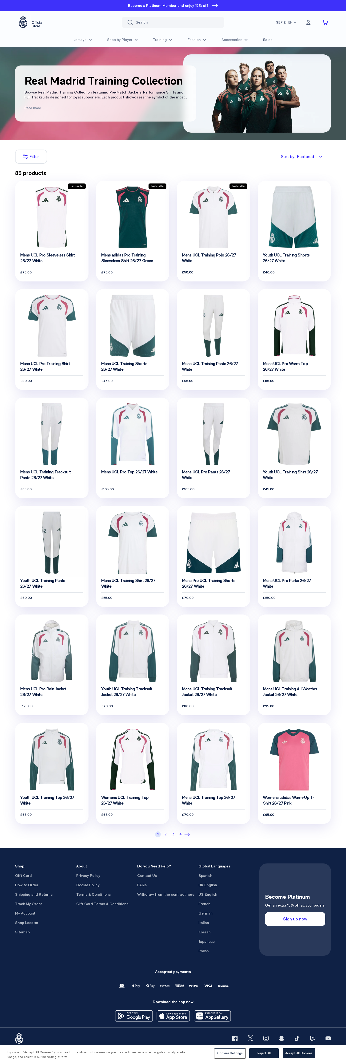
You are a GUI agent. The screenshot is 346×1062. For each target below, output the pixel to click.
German (205, 913)
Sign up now (295, 918)
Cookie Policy (88, 885)
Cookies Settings (230, 1053)
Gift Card (23, 875)
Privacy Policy (88, 875)
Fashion (194, 39)
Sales (267, 39)
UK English (207, 885)
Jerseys (80, 39)
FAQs (142, 885)
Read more (32, 108)
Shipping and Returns (33, 894)
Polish (203, 951)
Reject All (264, 1053)
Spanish (205, 875)
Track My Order (28, 904)
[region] (173, 1053)
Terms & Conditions (93, 894)
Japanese (206, 941)
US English (207, 894)
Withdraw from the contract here (165, 894)
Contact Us (147, 875)
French (204, 904)
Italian (203, 922)
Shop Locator (26, 922)
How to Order (26, 885)
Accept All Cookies (298, 1053)
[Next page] (188, 834)
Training (160, 39)
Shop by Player (119, 39)
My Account (25, 913)
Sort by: (297, 156)
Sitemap (22, 932)
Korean (204, 932)
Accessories (231, 39)
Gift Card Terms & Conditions (102, 904)
